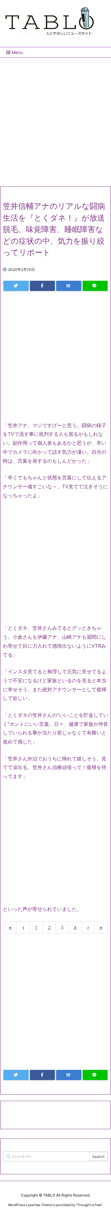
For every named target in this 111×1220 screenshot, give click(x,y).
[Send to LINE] (95, 286)
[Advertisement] (55, 119)
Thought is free (89, 1205)
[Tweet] (16, 286)
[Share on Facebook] (42, 286)
